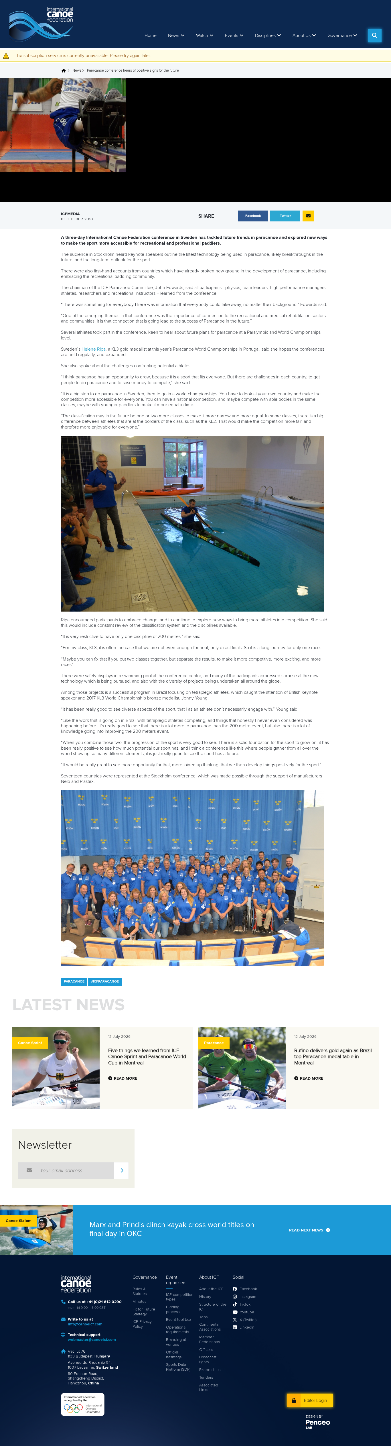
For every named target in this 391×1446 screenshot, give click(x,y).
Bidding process (172, 1309)
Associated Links (208, 1387)
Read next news (306, 1230)
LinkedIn (247, 1327)
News (173, 35)
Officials (206, 1350)
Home (151, 35)
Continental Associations (210, 1327)
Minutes (139, 1302)
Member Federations (209, 1339)
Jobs (203, 1317)
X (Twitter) (248, 1320)
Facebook (248, 1289)
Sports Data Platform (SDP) (178, 1367)
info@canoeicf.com (85, 1324)
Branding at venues (176, 1342)
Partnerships (209, 1370)
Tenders (206, 1378)
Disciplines (265, 35)
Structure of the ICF (212, 1306)
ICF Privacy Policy (142, 1324)
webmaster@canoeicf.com (92, 1340)
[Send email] (308, 216)
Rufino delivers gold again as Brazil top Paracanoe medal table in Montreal (333, 1057)
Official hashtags (173, 1354)
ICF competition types (179, 1297)
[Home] (42, 24)
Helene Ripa (94, 349)
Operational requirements (177, 1329)
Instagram (248, 1297)
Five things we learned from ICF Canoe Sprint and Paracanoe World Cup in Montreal (147, 1057)
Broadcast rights (207, 1359)
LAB (309, 1428)
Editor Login (315, 1400)
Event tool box (178, 1320)
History (205, 1297)
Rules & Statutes (140, 1291)
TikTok (245, 1304)
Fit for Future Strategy (144, 1311)
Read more (125, 1078)
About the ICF (211, 1289)
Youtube (247, 1312)
